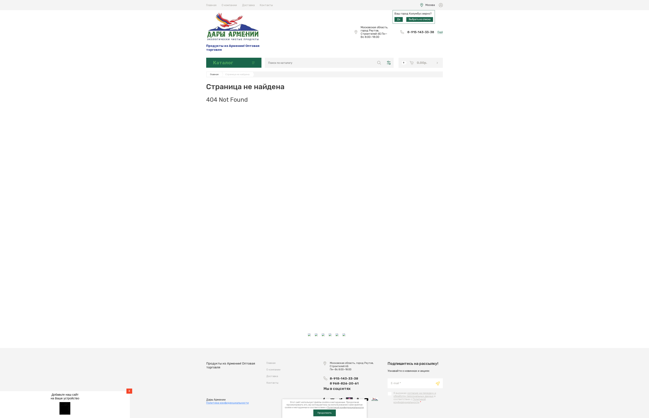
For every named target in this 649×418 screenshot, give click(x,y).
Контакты (266, 5)
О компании (229, 5)
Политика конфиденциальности (227, 402)
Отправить (438, 383)
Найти (379, 63)
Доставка (248, 5)
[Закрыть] (354, 3)
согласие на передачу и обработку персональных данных (414, 395)
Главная (211, 5)
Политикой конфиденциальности (409, 401)
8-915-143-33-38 (420, 32)
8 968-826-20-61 (344, 383)
